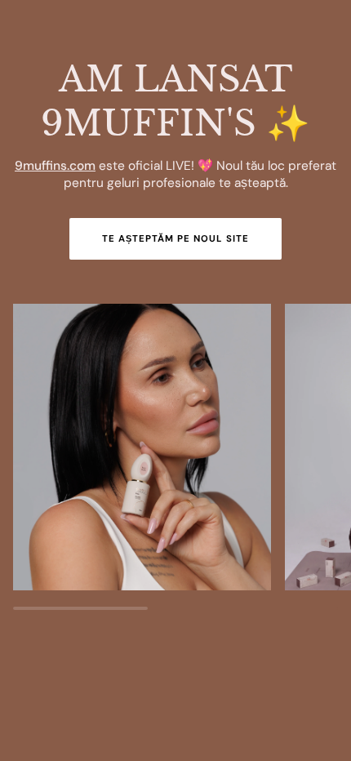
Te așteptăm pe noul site (175, 239)
